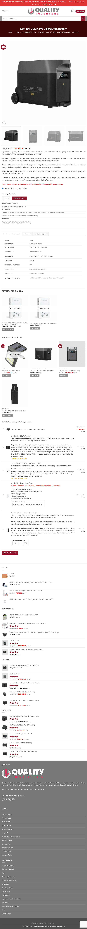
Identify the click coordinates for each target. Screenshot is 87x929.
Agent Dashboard (7, 866)
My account (36, 4)
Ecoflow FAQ (6, 895)
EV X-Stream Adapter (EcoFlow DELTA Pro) (14, 410)
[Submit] (83, 18)
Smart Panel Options (18, 501)
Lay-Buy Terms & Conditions (11, 899)
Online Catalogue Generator (11, 906)
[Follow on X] (48, 4)
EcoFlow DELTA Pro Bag (22, 436)
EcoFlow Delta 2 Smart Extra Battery (69, 370)
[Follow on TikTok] (46, 4)
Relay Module (47, 486)
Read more (35, 328)
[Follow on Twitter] (50, 4)
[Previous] (6, 83)
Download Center (7, 888)
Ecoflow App (6, 891)
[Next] (81, 83)
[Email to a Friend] (13, 222)
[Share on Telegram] (29, 222)
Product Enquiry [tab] (41, 234)
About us (72, 1)
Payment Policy (7, 851)
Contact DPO (6, 822)
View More (35, 375)
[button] (5, 11)
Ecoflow (7, 218)
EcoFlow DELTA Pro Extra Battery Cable (27, 463)
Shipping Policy (7, 840)
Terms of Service (7, 847)
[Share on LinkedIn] (22, 222)
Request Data (6, 844)
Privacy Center (6, 814)
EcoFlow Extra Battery (32, 215)
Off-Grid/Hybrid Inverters (39, 212)
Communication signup (9, 880)
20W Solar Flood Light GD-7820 (11, 370)
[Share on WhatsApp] (3, 222)
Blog (3, 873)
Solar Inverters (29, 32)
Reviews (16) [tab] (27, 234)
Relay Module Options (19, 540)
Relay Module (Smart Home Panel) (25, 513)
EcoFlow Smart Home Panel (10, 324)
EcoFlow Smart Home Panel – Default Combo (43, 323)
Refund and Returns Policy (11, 836)
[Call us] (53, 4)
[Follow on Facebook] (43, 4)
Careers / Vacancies (8, 877)
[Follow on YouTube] (55, 4)
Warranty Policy (7, 855)
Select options (8, 329)
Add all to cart (9, 553)
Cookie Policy (6, 825)
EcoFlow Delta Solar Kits (68, 32)
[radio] (18, 504)
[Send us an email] (51, 4)
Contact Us (5, 884)
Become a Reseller (8, 869)
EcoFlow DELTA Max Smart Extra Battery (15, 215)
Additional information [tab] (11, 234)
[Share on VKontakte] (19, 222)
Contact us (80, 1)
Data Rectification (7, 829)
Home (10, 32)
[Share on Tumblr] (26, 222)
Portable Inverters (46, 32)
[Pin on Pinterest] (16, 222)
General (30, 212)
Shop (17, 32)
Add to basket (19, 198)
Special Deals (6, 913)
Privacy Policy (6, 818)
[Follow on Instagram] (44, 4)
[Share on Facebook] (6, 222)
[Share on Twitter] (9, 222)
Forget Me (5, 833)
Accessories (11, 212)
